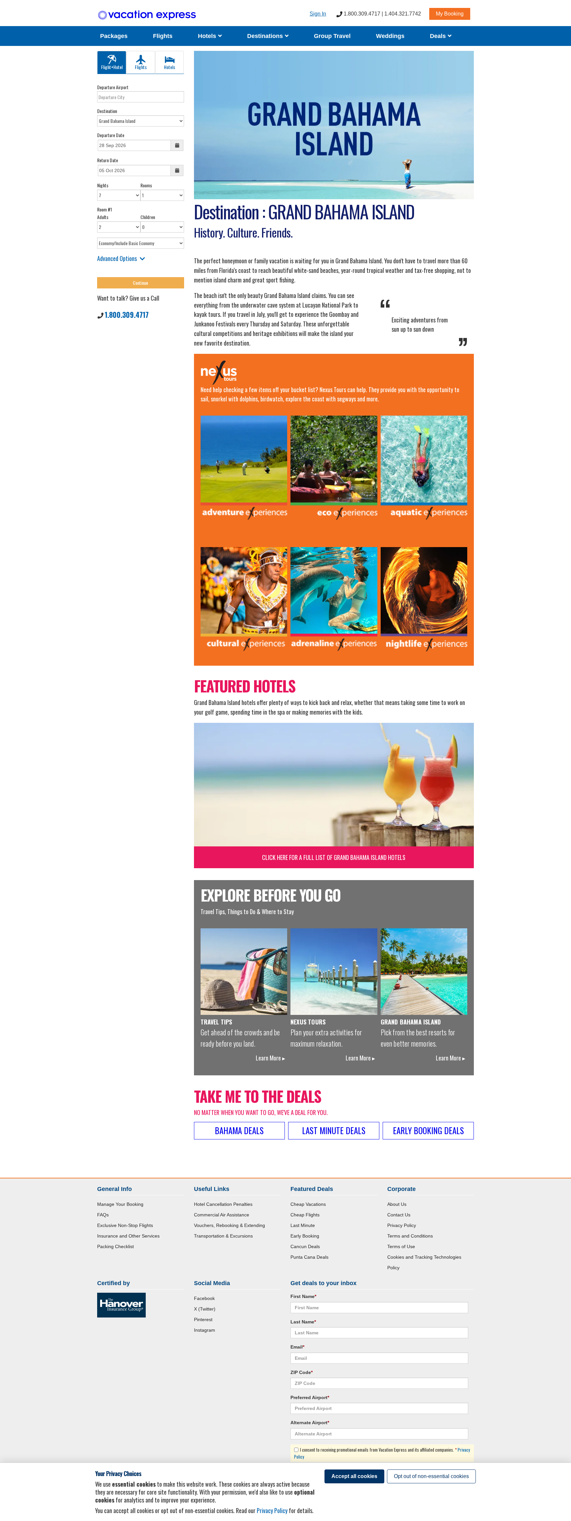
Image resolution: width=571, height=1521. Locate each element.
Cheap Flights (305, 1214)
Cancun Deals (305, 1246)
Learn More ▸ (270, 1058)
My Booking (450, 14)
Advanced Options (117, 258)
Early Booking (304, 1236)
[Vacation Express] (147, 15)
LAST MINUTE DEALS (333, 1130)
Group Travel (332, 36)
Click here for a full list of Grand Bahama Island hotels (333, 857)
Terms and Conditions (410, 1236)
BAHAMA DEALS (239, 1130)
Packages (114, 36)
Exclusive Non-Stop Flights (125, 1225)
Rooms (146, 185)
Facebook (204, 1298)
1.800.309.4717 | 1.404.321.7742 (381, 14)
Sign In (318, 14)
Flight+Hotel (112, 66)
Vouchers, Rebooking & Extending (229, 1225)
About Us (396, 1204)
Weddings (390, 36)
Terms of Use (401, 1246)
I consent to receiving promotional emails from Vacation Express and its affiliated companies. (382, 1453)
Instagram (204, 1330)
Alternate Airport (309, 1422)
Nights (102, 185)
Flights (162, 36)
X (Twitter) (204, 1309)
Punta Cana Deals (309, 1257)
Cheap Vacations (308, 1204)
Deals (438, 36)
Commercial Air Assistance (221, 1214)
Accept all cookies (354, 1476)
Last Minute (302, 1225)
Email (297, 1347)
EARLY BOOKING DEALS (428, 1130)
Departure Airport (113, 87)
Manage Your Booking (120, 1204)
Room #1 (104, 209)
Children (147, 216)
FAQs (103, 1214)
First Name (303, 1296)
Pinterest (203, 1319)
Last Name (303, 1321)
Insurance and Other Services (128, 1236)
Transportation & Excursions (223, 1236)
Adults (102, 216)
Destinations (266, 36)
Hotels (208, 36)
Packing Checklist (115, 1246)
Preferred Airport (309, 1397)
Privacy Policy (401, 1225)
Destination (107, 110)
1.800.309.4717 (127, 314)
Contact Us (398, 1214)
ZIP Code (301, 1372)
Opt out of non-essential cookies (431, 1476)
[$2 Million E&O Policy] (121, 1305)
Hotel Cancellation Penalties (223, 1204)
